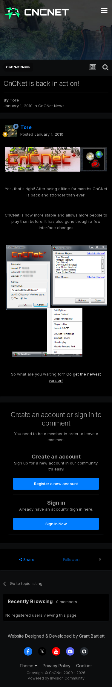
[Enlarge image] (56, 159)
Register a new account (56, 483)
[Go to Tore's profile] (11, 131)
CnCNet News (51, 105)
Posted (41, 134)
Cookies (84, 665)
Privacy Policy (56, 665)
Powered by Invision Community (56, 678)
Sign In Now (56, 523)
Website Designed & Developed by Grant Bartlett (56, 635)
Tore (14, 100)
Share (28, 559)
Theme (27, 665)
